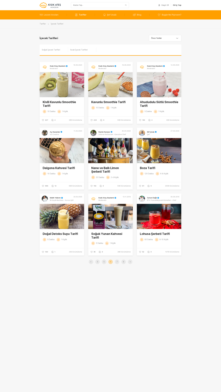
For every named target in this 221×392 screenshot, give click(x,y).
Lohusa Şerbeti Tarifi (155, 234)
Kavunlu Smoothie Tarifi (108, 102)
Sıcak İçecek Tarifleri (79, 50)
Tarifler (82, 15)
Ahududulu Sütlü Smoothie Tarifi (159, 104)
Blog (139, 15)
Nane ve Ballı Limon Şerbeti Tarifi (105, 170)
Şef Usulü (111, 15)
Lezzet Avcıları (51, 15)
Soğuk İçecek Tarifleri (51, 50)
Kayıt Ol (165, 5)
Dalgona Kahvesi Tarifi (59, 168)
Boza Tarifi (147, 168)
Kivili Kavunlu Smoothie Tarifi (59, 104)
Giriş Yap (177, 5)
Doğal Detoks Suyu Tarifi (60, 234)
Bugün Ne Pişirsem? (171, 15)
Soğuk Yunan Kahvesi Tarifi (106, 235)
